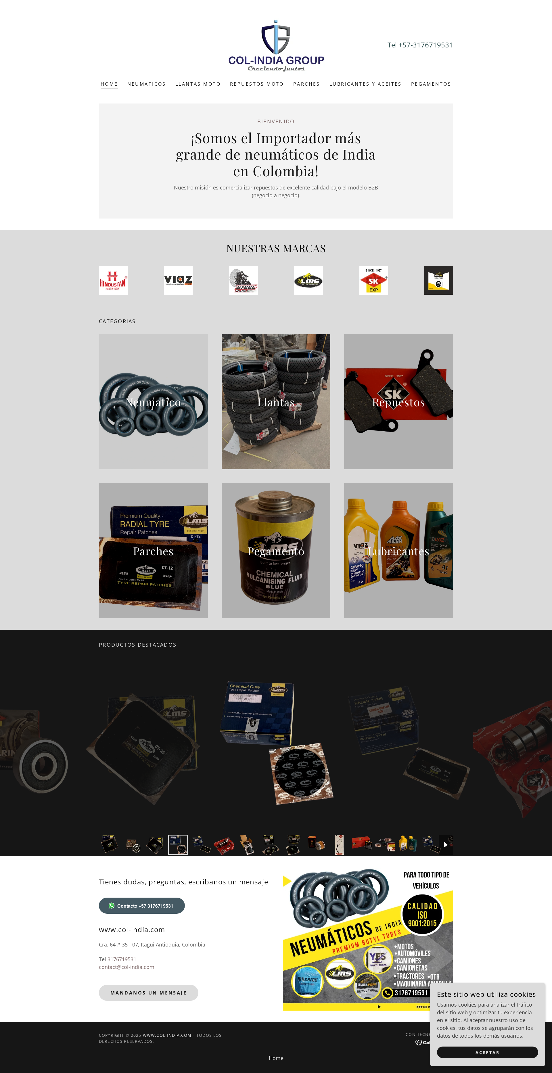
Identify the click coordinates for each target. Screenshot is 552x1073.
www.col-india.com (167, 1035)
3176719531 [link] (122, 959)
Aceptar (488, 1052)
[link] (276, 44)
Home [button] (276, 1058)
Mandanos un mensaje (148, 993)
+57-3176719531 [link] (425, 44)
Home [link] (109, 84)
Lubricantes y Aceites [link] (365, 84)
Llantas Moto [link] (198, 84)
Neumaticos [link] (146, 84)
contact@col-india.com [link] (126, 966)
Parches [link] (306, 84)
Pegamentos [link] (431, 84)
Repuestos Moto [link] (257, 84)
